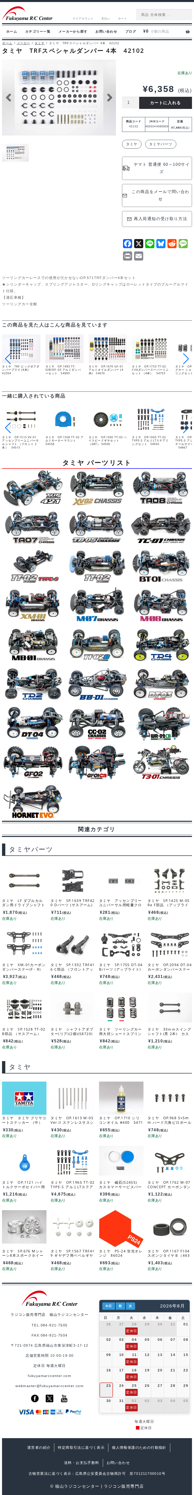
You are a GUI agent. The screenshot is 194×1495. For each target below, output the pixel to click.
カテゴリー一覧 (38, 31)
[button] (186, 358)
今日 (108, 1306)
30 (160, 1324)
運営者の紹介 (39, 1447)
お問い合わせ (106, 31)
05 (147, 1340)
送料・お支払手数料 (81, 1463)
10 (121, 1355)
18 (134, 1370)
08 (185, 1340)
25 (134, 1386)
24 (121, 1386)
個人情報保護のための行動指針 (139, 1447)
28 (134, 1324)
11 (134, 1355)
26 (108, 1324)
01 (185, 1324)
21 (173, 1370)
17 (121, 1370)
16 (108, 1370)
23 (108, 1386)
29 (147, 1324)
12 (147, 1355)
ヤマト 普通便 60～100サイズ (162, 168)
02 (108, 1340)
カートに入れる (165, 103)
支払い (105, 18)
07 (173, 1340)
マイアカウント (83, 18)
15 (185, 1355)
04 (134, 1340)
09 (108, 1355)
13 (160, 1355)
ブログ (130, 31)
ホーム (11, 31)
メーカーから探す (73, 31)
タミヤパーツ (161, 144)
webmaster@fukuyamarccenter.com (49, 1386)
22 (185, 1370)
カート (122, 18)
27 (121, 1324)
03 (121, 1340)
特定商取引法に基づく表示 (81, 1447)
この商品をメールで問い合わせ (160, 195)
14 (173, 1355)
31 (173, 1324)
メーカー (23, 43)
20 (160, 1370)
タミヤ (40, 43)
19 (147, 1370)
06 (160, 1340)
